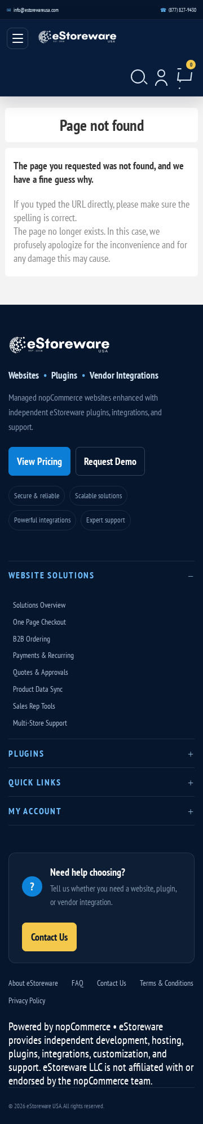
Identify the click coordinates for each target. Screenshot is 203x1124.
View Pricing (39, 461)
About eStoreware (33, 983)
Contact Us (49, 936)
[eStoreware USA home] (59, 350)
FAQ (77, 983)
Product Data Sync (38, 689)
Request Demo (110, 461)
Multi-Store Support (40, 723)
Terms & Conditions (166, 983)
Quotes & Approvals (40, 672)
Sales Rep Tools (34, 706)
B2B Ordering (31, 639)
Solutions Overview (39, 605)
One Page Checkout (39, 622)
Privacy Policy (26, 1000)
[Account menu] (161, 73)
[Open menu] (17, 38)
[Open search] (137, 73)
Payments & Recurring (43, 655)
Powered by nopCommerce (59, 1026)
